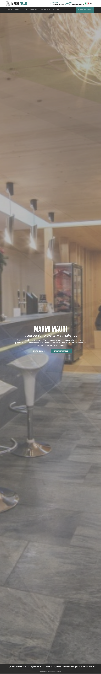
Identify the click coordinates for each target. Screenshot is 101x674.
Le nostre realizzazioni (61, 351)
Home (10, 10)
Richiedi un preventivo (85, 10)
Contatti (56, 10)
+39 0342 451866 (58, 4)
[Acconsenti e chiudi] (94, 667)
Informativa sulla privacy (50, 671)
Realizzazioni (45, 10)
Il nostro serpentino (39, 351)
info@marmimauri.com (76, 4)
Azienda (17, 10)
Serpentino (33, 10)
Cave (25, 10)
